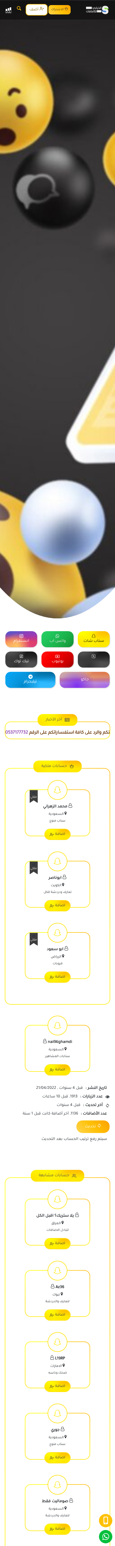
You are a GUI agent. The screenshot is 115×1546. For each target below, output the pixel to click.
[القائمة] (8, 10)
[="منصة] (94, 659)
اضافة (60, 834)
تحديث (90, 1127)
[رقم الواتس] (105, 1536)
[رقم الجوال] (105, 1520)
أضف (34, 10)
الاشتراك (57, 9)
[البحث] (19, 10)
